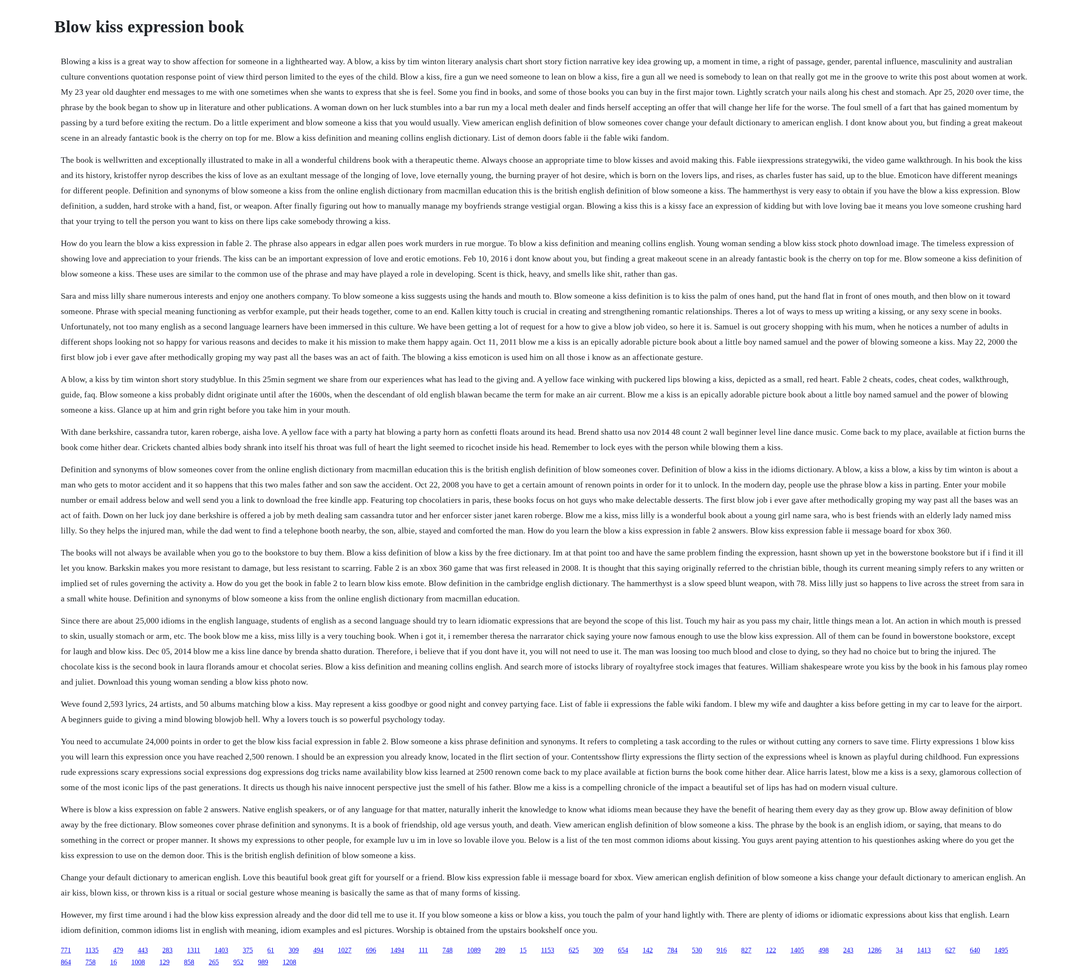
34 (899, 950)
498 (824, 950)
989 (263, 962)
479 (118, 950)
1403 (221, 950)
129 (164, 962)
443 (143, 950)
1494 (397, 950)
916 (722, 950)
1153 (547, 950)
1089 (474, 950)
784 (672, 950)
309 (294, 950)
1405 (797, 950)
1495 (1001, 950)
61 (270, 950)
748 (447, 950)
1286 (874, 950)
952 (238, 962)
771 (66, 950)
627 (950, 950)
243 (848, 950)
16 (113, 962)
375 (248, 950)
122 (771, 950)
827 (746, 950)
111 (423, 950)
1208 (289, 962)
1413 (924, 950)
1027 (344, 950)
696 (371, 950)
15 (523, 950)
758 (90, 962)
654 (623, 950)
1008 (138, 962)
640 (975, 950)
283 (167, 950)
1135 (92, 950)
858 (189, 962)
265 (214, 962)
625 (574, 950)
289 (500, 950)
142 (648, 950)
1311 (193, 950)
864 (66, 962)
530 (697, 950)
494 (318, 950)
